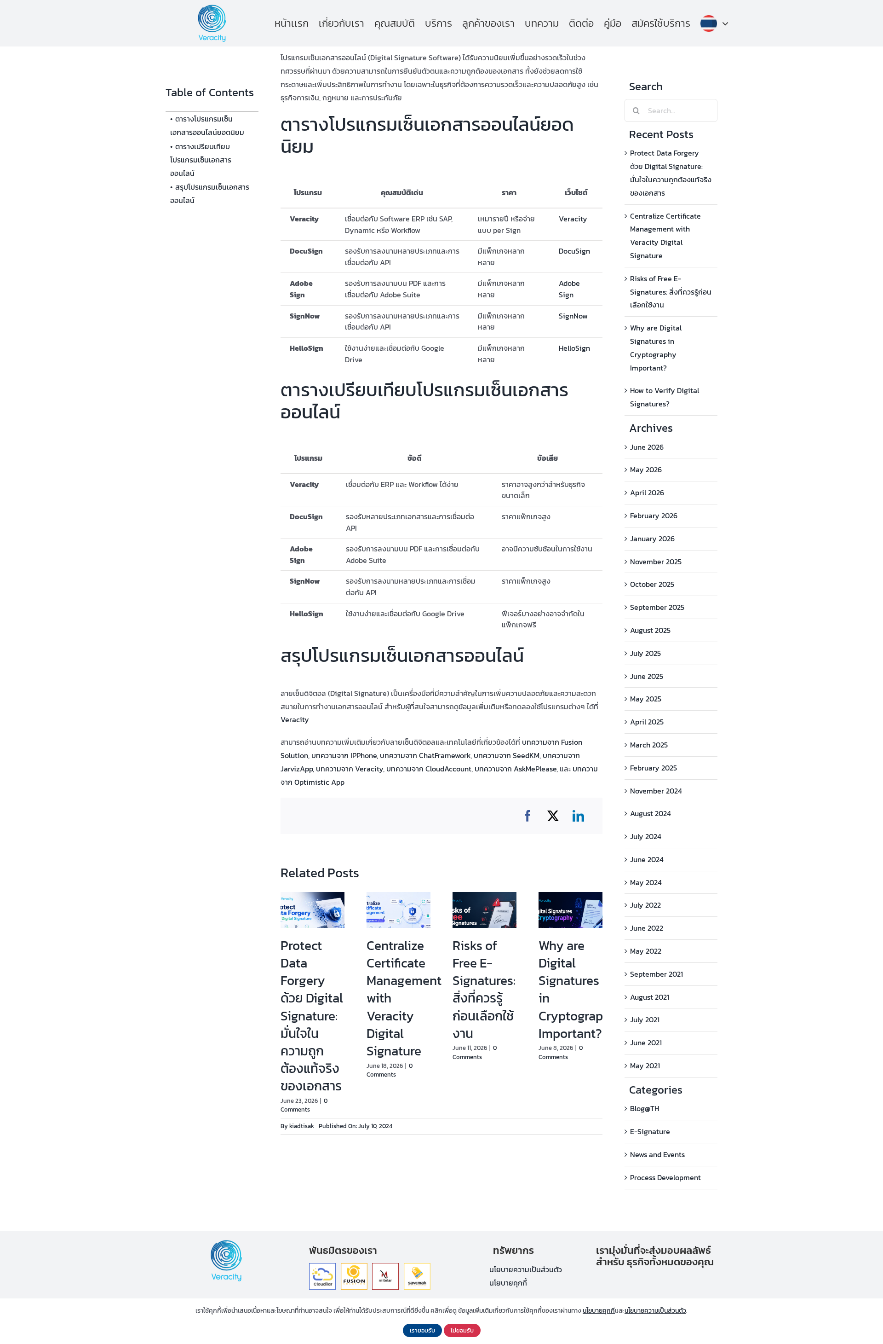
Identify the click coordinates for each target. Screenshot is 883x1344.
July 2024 (645, 836)
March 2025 (649, 744)
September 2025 (657, 607)
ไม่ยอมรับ (462, 1330)
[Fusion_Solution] (354, 1266)
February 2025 (653, 767)
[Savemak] (417, 1266)
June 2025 (646, 676)
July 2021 (644, 1019)
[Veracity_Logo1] (212, 8)
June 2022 (646, 927)
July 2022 (645, 904)
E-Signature (650, 1131)
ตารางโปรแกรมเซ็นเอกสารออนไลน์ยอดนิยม (207, 125)
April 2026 (647, 492)
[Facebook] (527, 816)
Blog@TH (644, 1108)
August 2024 (650, 813)
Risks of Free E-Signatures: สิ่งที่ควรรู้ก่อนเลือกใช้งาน (484, 989)
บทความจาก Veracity (349, 768)
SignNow (573, 315)
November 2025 (656, 561)
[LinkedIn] (578, 816)
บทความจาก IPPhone (344, 755)
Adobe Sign (569, 289)
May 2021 (645, 1065)
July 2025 (645, 653)
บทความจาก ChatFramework (425, 755)
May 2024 (646, 882)
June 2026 (647, 446)
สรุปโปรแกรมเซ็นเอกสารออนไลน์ (209, 193)
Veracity (573, 218)
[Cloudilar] (322, 1266)
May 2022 (645, 950)
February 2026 (653, 515)
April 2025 (647, 721)
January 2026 (652, 538)
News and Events (657, 1154)
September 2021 (656, 973)
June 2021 (646, 1042)
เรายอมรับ (422, 1330)
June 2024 (647, 859)
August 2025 (650, 630)
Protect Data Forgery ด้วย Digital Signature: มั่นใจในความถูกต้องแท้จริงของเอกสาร (312, 1015)
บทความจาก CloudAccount (428, 768)
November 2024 (656, 790)
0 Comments (304, 1105)
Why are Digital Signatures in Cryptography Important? (578, 989)
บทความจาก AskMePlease (515, 768)
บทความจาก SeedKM (506, 755)
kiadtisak (301, 1126)
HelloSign (574, 347)
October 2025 (652, 584)
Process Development (665, 1177)
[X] (553, 816)
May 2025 (645, 698)
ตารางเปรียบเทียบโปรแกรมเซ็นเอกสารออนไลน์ (200, 160)
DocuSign (574, 250)
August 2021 (649, 996)
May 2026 (646, 469)
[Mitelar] (385, 1266)
